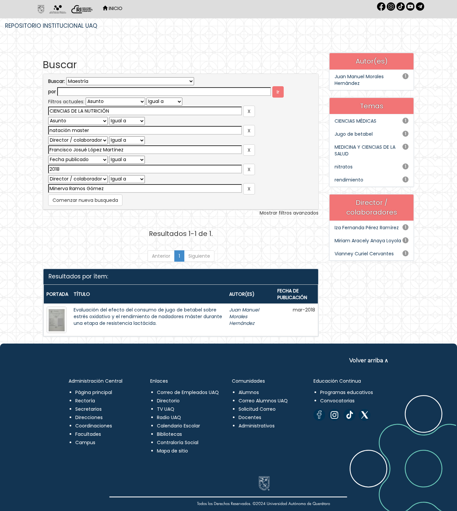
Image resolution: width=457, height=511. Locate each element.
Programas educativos (346, 392)
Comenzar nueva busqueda (85, 200)
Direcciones (89, 417)
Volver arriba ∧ (368, 360)
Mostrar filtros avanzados (289, 213)
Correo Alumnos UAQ (263, 400)
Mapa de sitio (172, 451)
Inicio (114, 8)
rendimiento (349, 179)
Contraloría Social (177, 442)
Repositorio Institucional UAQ (51, 26)
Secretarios (88, 409)
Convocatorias (337, 400)
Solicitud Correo (257, 409)
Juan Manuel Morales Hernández (244, 316)
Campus (85, 442)
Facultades (88, 434)
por (52, 91)
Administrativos (257, 425)
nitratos (344, 166)
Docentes (250, 417)
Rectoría (85, 400)
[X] (364, 415)
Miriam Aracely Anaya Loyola (368, 240)
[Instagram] (334, 415)
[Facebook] (319, 415)
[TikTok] (349, 415)
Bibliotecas (169, 434)
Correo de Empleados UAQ (188, 392)
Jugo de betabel (354, 134)
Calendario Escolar (178, 425)
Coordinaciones (93, 425)
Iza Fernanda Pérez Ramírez (367, 227)
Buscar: (56, 81)
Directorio (168, 400)
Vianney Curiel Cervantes (364, 253)
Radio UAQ (169, 417)
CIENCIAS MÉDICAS (355, 121)
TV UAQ (165, 409)
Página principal (93, 392)
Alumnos (249, 392)
